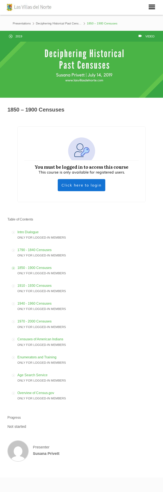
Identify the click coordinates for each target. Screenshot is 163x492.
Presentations (22, 23)
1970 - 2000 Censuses (34, 321)
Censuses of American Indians (40, 339)
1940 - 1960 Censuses (34, 303)
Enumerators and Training (36, 357)
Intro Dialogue (28, 232)
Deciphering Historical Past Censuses (59, 23)
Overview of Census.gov (35, 393)
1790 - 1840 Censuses (34, 250)
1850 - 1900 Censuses (34, 268)
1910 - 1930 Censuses (34, 285)
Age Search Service (32, 375)
